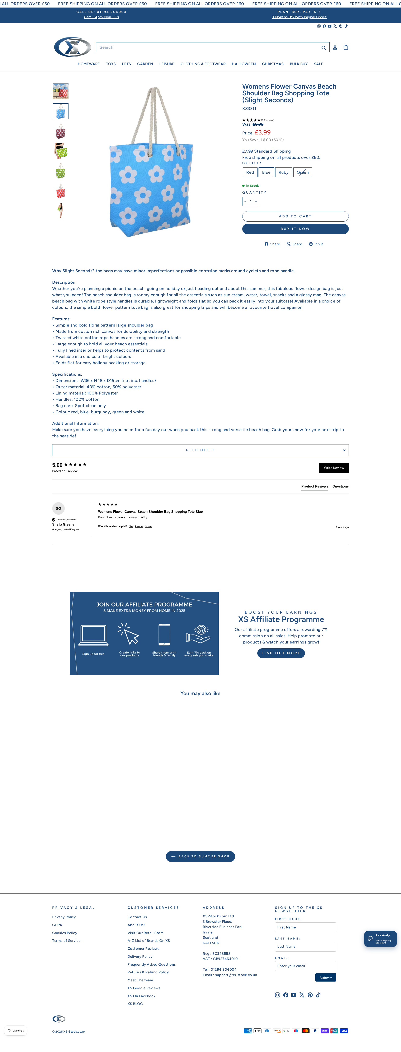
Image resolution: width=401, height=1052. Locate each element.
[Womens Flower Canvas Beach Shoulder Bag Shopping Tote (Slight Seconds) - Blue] (85, 816)
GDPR (57, 925)
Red (250, 172)
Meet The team (140, 980)
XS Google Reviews (144, 988)
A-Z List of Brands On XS (149, 940)
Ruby (284, 172)
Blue (266, 172)
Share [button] (148, 526)
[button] (295, 120)
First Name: (288, 919)
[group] (74, 465)
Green (303, 172)
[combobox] (213, 47)
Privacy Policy (64, 917)
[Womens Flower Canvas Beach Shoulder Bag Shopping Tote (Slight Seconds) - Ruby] (90, 816)
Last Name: (288, 938)
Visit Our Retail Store (146, 933)
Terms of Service (66, 940)
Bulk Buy (299, 64)
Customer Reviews (144, 948)
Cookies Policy (64, 933)
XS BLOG (135, 1004)
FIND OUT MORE (281, 653)
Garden (145, 64)
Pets (126, 64)
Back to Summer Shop (203, 856)
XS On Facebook (142, 996)
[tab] (314, 487)
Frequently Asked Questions (152, 964)
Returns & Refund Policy (148, 972)
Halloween (244, 64)
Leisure (166, 64)
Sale (318, 64)
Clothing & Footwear (203, 64)
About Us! (136, 925)
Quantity (254, 192)
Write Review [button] (334, 468)
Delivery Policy (140, 956)
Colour (252, 163)
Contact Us (137, 917)
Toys (111, 64)
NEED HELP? (200, 450)
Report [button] (139, 526)
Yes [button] (131, 526)
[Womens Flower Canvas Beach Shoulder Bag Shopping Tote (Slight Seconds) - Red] (79, 816)
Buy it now (295, 229)
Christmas (273, 64)
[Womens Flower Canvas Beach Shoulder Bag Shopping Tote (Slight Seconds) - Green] (96, 816)
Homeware (89, 64)
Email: (282, 958)
